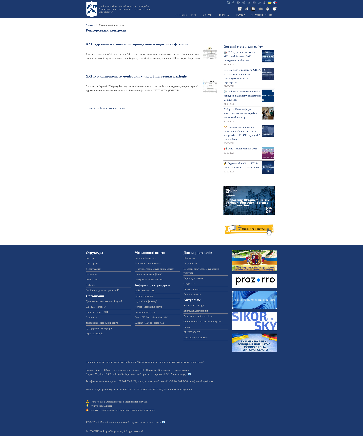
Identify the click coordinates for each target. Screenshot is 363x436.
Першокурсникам (193, 278)
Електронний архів (145, 312)
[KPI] (275, 2)
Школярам (189, 258)
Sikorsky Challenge (193, 305)
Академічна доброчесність (197, 316)
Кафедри (90, 284)
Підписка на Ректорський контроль (105, 108)
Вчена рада (92, 263)
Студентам (189, 283)
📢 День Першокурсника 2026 (240, 148)
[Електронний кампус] (260, 8)
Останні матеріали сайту (243, 46)
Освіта (223, 15)
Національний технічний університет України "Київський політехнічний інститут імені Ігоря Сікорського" (124, 9)
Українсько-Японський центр (102, 322)
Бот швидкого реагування (178, 389)
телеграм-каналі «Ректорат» (140, 409)
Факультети (92, 279)
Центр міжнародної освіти (149, 279)
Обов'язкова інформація (117, 370)
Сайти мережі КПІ (145, 290)
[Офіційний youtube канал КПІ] (238, 2)
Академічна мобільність (148, 263)
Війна (186, 326)
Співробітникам (192, 294)
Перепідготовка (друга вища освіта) (154, 268)
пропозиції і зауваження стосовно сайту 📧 (141, 422)
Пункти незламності (101, 405)
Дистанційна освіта (145, 258)
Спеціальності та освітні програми (202, 321)
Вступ (207, 15)
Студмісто (91, 317)
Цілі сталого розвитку (195, 337)
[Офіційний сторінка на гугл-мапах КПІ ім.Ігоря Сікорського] (259, 2)
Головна (90, 25)
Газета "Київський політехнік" (151, 317)
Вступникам (190, 263)
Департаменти (93, 268)
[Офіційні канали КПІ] (243, 2)
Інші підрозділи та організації (102, 290)
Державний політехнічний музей (104, 301)
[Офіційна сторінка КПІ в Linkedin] (248, 2)
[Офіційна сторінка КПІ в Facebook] (233, 2)
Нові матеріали (182, 370)
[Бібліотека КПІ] (267, 8)
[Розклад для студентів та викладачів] (253, 8)
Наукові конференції (146, 301)
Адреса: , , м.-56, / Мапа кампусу (136, 374)
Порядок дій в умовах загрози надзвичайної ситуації (118, 401)
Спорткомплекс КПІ (97, 312)
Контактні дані (94, 370)
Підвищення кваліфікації (148, 274)
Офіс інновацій (94, 333)
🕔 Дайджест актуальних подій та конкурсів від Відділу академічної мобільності (242, 95)
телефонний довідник (201, 381)
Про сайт (151, 370)
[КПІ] (269, 2)
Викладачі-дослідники (195, 310)
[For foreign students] (274, 8)
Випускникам (191, 289)
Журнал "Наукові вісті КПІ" (150, 322)
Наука (240, 15)
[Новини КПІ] (239, 8)
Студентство (262, 15)
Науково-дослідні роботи (148, 306)
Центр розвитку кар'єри (99, 328)
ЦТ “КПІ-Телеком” (96, 306)
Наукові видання (144, 295)
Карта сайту (164, 370)
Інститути (91, 274)
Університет (185, 15)
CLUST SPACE (191, 332)
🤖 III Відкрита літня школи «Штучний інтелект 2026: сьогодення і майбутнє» (239, 56)
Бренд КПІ (138, 370)
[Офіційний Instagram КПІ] (254, 2)
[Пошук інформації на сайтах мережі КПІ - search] (227, 2)
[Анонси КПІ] (246, 8)
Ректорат (91, 258)
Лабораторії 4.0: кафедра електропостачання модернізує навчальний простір (240, 113)
